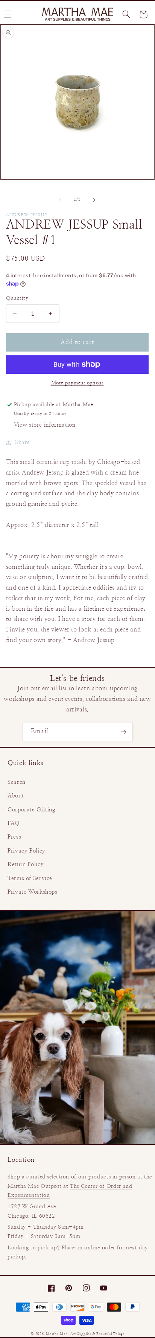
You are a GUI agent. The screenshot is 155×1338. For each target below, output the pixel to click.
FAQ (14, 823)
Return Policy (26, 864)
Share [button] (22, 442)
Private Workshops (33, 892)
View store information (45, 425)
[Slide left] (60, 200)
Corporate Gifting (32, 810)
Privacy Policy (27, 851)
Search (17, 782)
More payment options (77, 383)
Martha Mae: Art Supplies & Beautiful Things (85, 1334)
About (16, 796)
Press (14, 837)
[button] (126, 14)
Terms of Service (30, 878)
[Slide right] (94, 200)
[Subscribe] (123, 732)
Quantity (17, 298)
